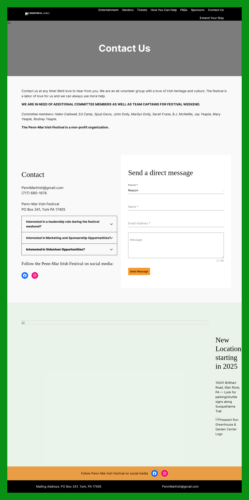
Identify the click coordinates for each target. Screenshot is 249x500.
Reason (133, 185)
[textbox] (175, 190)
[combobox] (176, 190)
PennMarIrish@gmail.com (180, 486)
